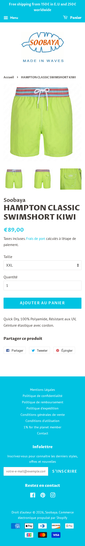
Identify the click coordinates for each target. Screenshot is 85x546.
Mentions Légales (42, 390)
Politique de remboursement (42, 402)
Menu (13, 18)
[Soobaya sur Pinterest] (42, 496)
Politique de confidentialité (42, 396)
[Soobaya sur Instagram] (52, 496)
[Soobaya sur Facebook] (32, 496)
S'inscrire (64, 471)
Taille (8, 256)
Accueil (9, 77)
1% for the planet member (42, 427)
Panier (75, 18)
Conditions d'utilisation (43, 421)
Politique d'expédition (42, 408)
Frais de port (35, 238)
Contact (42, 433)
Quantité (10, 277)
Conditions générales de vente (43, 415)
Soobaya (51, 512)
